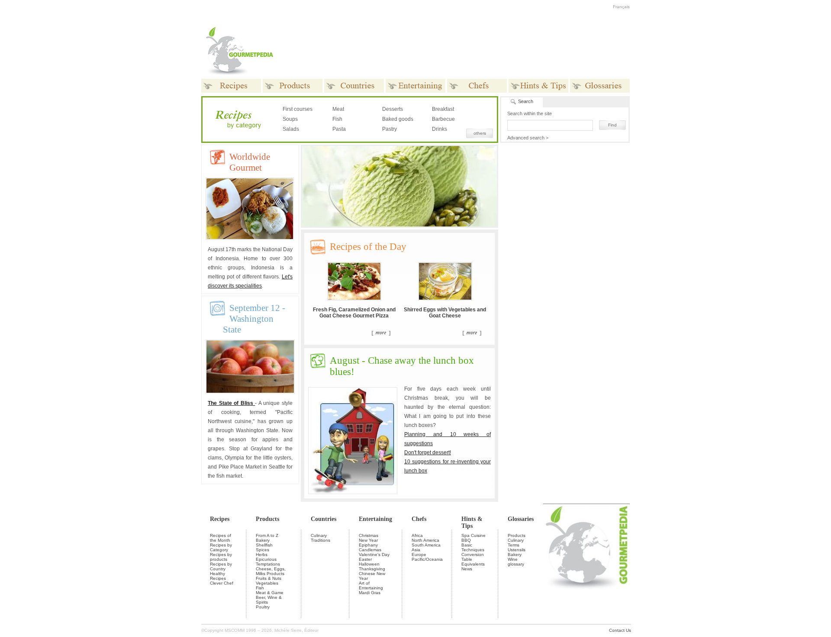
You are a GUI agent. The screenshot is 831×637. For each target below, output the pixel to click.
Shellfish (264, 545)
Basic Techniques (472, 547)
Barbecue (443, 119)
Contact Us (620, 630)
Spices (262, 549)
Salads (291, 129)
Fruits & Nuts (268, 578)
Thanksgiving (372, 568)
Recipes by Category (221, 547)
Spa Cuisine (473, 535)
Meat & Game (269, 592)
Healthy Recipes (218, 576)
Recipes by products (221, 557)
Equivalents (473, 564)
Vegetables (267, 583)
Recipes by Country (221, 566)
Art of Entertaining (371, 585)
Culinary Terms (516, 542)
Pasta (339, 129)
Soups (290, 119)
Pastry (389, 129)
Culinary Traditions (320, 538)
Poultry (263, 607)
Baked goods (397, 119)
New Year (368, 540)
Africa (417, 535)
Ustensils (516, 549)
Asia (416, 549)
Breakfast (443, 109)
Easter (365, 559)
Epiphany (368, 545)
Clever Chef (221, 583)
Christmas (368, 535)
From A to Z (267, 535)
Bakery (263, 540)
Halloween (369, 564)
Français (621, 6)
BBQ (466, 540)
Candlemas (370, 549)
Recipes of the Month (220, 538)
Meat (338, 109)
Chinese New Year (372, 576)
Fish (337, 119)
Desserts (392, 109)
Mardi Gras (369, 592)
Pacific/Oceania (427, 559)
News (466, 568)
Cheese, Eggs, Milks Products (271, 571)
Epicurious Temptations (268, 561)
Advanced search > (527, 137)
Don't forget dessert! (427, 452)
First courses (297, 109)
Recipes (219, 519)
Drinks (439, 129)
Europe (419, 554)
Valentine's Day (374, 554)
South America (426, 545)
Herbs (261, 554)
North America (425, 540)
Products (267, 519)
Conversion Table (472, 557)
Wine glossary (516, 561)
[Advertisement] (469, 51)
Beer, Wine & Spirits (269, 600)
